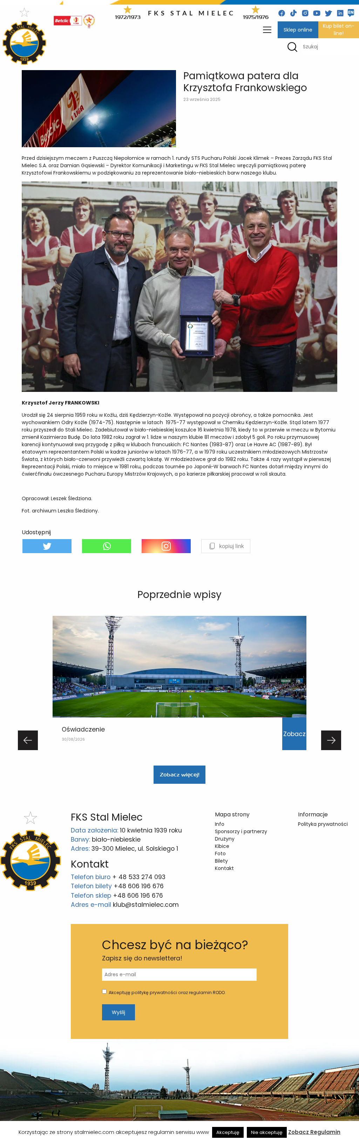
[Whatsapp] (106, 546)
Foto (220, 853)
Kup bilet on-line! (338, 29)
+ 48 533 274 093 (138, 877)
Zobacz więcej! (179, 774)
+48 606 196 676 (139, 886)
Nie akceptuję (267, 1132)
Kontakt (224, 868)
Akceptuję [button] (227, 1132)
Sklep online (298, 29)
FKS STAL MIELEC (192, 13)
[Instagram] (166, 546)
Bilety (221, 860)
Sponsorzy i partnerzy (241, 831)
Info (219, 824)
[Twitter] (47, 546)
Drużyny (225, 838)
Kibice (222, 846)
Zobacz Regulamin (314, 1132)
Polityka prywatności (323, 824)
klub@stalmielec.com (146, 904)
